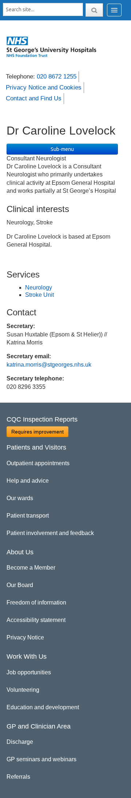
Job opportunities (29, 672)
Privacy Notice (25, 637)
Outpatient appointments (38, 463)
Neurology (38, 287)
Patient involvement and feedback (50, 533)
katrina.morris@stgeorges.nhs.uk (49, 365)
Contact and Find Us (33, 98)
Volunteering (23, 690)
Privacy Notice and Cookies (44, 87)
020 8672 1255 (56, 76)
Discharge (20, 742)
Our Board (20, 585)
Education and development (43, 707)
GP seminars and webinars (41, 759)
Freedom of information (36, 602)
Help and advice (28, 481)
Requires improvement (37, 432)
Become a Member (31, 567)
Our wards (20, 498)
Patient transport (28, 515)
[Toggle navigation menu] (114, 10)
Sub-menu (62, 149)
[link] (55, 46)
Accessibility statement (36, 620)
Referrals (18, 777)
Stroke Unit (39, 295)
